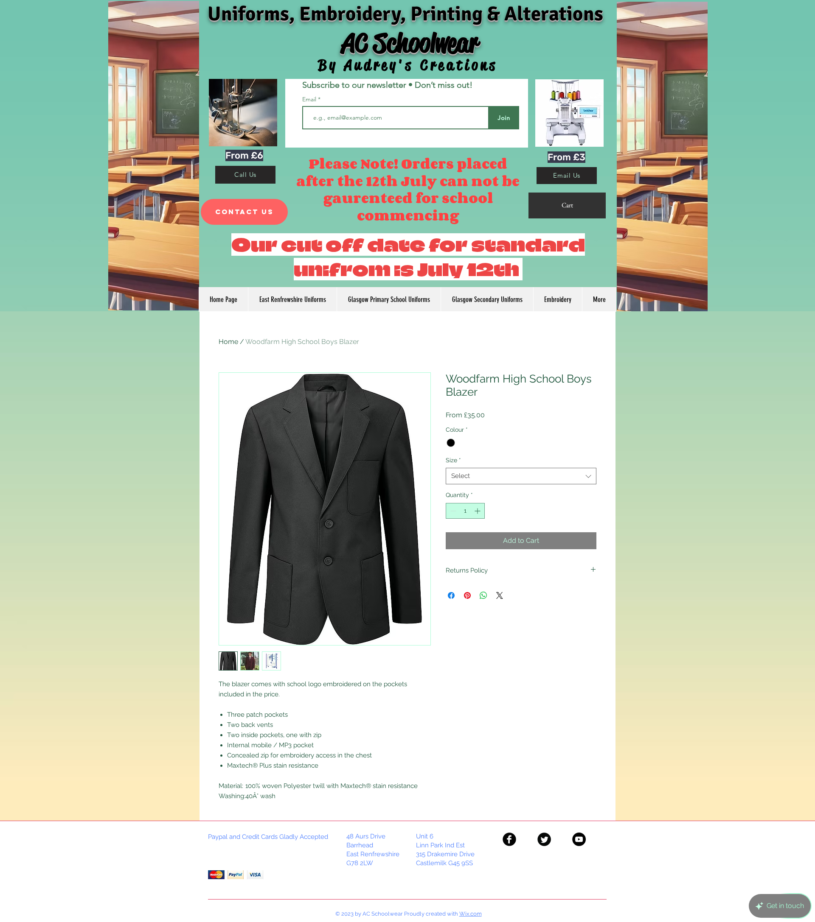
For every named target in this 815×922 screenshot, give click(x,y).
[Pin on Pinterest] (467, 595)
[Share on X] (500, 595)
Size (453, 460)
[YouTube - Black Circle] (579, 839)
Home (228, 342)
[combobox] (521, 476)
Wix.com (470, 914)
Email (310, 99)
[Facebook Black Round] (509, 839)
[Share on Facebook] (451, 595)
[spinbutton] (465, 510)
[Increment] (478, 510)
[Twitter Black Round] (544, 839)
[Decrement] (452, 510)
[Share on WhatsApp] (483, 595)
